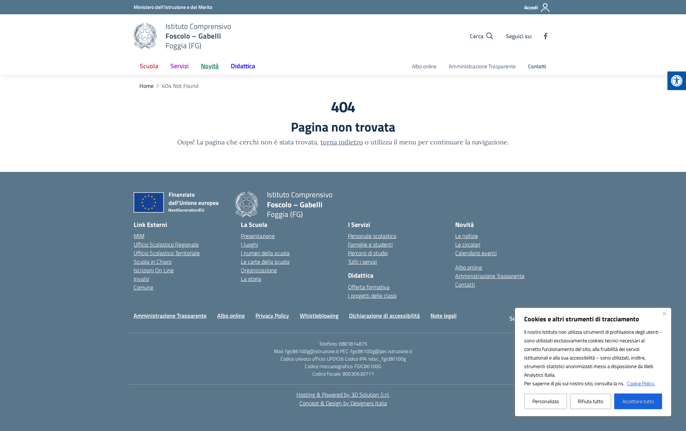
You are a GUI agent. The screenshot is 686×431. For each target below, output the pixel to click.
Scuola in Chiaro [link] (153, 261)
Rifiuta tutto (590, 401)
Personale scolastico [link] (372, 236)
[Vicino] (664, 313)
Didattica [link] (243, 66)
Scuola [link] (149, 66)
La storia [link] (251, 278)
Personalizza (545, 401)
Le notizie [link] (466, 236)
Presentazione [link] (258, 236)
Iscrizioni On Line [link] (154, 270)
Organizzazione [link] (259, 270)
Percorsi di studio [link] (368, 253)
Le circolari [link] (467, 244)
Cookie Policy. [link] (641, 383)
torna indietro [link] (341, 142)
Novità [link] (210, 66)
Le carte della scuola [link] (265, 261)
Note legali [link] (444, 315)
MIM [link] (139, 236)
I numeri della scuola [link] (265, 253)
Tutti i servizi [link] (362, 261)
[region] (593, 362)
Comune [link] (143, 287)
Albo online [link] (424, 66)
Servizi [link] (179, 66)
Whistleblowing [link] (319, 315)
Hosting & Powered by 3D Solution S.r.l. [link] (343, 394)
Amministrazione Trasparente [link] (482, 66)
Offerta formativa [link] (368, 287)
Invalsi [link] (141, 278)
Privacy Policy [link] (272, 315)
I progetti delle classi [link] (372, 295)
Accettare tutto (638, 401)
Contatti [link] (537, 66)
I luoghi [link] (249, 244)
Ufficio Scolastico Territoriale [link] (167, 253)
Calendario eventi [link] (476, 253)
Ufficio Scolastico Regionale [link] (166, 244)
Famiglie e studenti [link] (370, 244)
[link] (676, 80)
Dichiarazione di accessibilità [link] (384, 315)
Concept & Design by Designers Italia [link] (343, 403)
